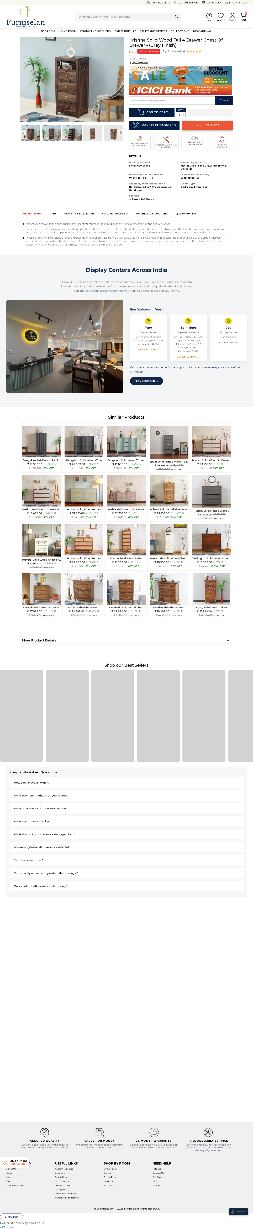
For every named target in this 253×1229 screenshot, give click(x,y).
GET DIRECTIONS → (148, 349)
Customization (187, 2)
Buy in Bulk (213, 2)
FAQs (155, 1181)
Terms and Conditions (66, 1193)
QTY (180, 110)
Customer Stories (14, 1185)
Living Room (110, 1168)
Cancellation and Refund (67, 1197)
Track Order (238, 2)
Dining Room (110, 1177)
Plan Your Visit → (147, 381)
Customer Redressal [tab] (115, 213)
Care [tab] (53, 213)
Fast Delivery (160, 2)
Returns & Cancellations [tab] (151, 213)
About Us (11, 1168)
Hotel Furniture (62, 1181)
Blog (8, 1181)
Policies (156, 1185)
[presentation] (23, 133)
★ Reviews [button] (11, 1217)
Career (9, 1173)
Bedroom (108, 1173)
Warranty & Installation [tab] (79, 213)
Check (224, 100)
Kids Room (109, 1181)
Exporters (60, 1173)
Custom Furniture (64, 1168)
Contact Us (158, 1173)
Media (9, 1177)
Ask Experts (158, 1177)
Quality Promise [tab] (186, 213)
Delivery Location (63, 1185)
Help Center (158, 1168)
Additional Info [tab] (32, 213)
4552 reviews (7, 1227)
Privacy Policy (62, 1189)
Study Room (110, 1185)
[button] (194, 51)
